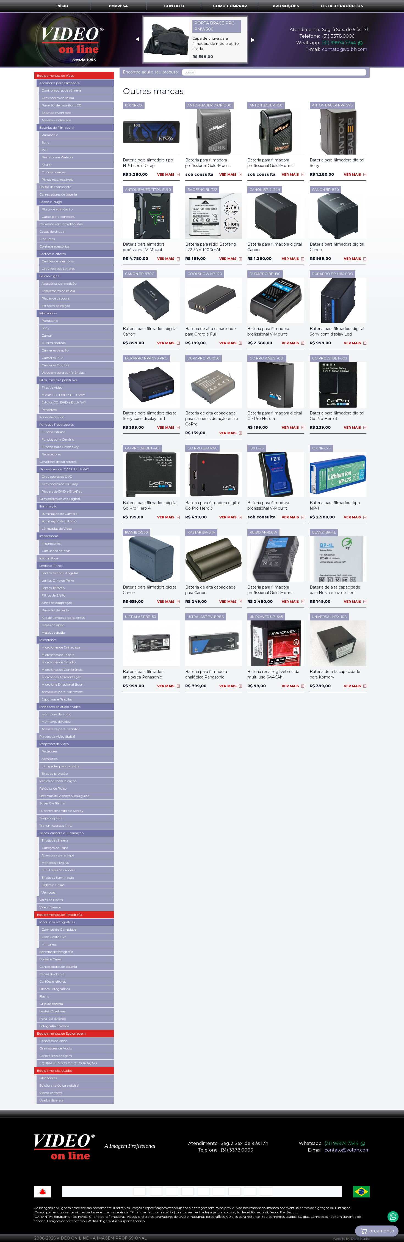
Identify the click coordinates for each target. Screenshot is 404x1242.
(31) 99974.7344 (339, 42)
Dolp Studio (360, 1238)
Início (62, 6)
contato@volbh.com (344, 49)
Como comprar (230, 6)
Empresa (118, 6)
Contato (174, 6)
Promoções (286, 6)
